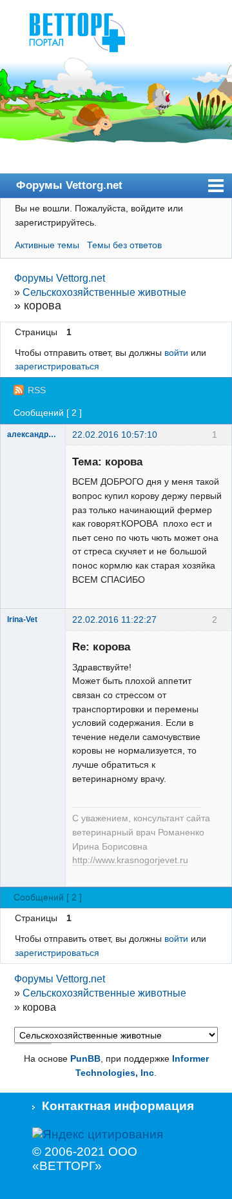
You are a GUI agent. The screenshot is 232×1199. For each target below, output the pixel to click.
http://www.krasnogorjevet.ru (130, 860)
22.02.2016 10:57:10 (114, 434)
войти (176, 352)
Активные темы (47, 245)
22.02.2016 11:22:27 (114, 619)
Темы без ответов (124, 245)
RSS (37, 390)
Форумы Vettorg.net (69, 185)
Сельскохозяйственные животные (104, 292)
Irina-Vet (22, 619)
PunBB (85, 1058)
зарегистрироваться (57, 366)
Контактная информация (118, 1106)
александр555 (33, 434)
